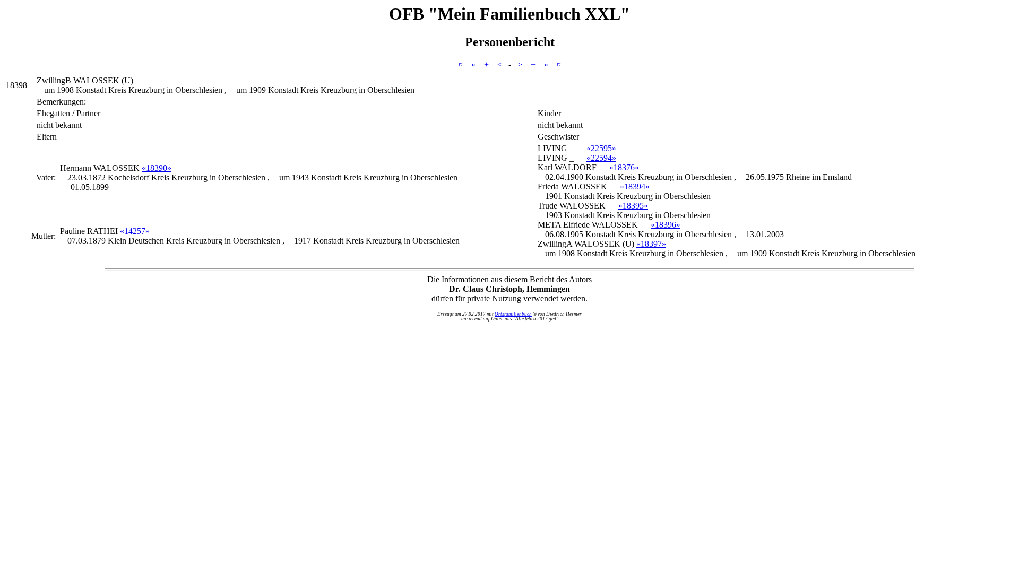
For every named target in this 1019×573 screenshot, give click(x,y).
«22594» (601, 157)
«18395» (633, 205)
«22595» (601, 148)
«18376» (624, 167)
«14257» (135, 231)
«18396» (665, 224)
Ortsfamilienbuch (513, 314)
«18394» (635, 186)
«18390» (156, 167)
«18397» (651, 243)
